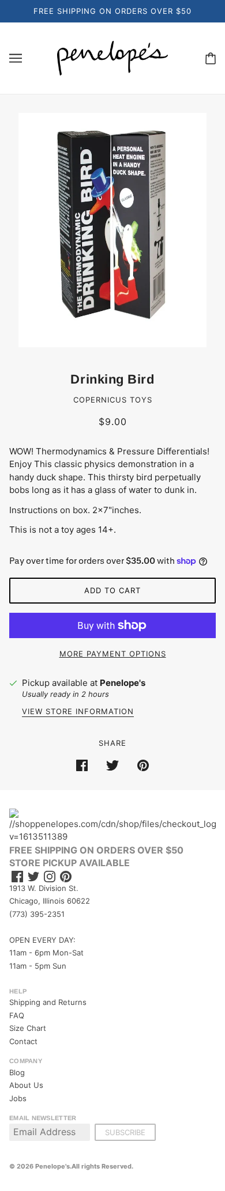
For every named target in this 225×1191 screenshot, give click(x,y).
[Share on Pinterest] (143, 765)
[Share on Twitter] (112, 765)
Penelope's (122, 682)
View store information (78, 712)
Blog (17, 1072)
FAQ (16, 1015)
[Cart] (210, 58)
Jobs (18, 1098)
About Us (26, 1085)
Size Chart (27, 1028)
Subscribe (125, 1132)
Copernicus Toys (112, 399)
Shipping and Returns (48, 1002)
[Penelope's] (112, 57)
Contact (23, 1041)
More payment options (112, 653)
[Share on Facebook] (82, 765)
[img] (17, 877)
